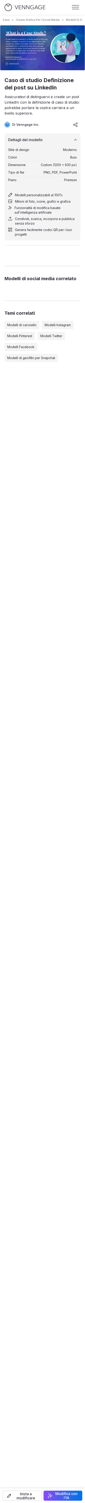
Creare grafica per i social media (38, 20)
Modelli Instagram (58, 325)
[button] (22, 1496)
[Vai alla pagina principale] (25, 7)
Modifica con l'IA (66, 1495)
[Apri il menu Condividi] (75, 125)
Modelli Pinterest (19, 336)
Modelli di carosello (21, 325)
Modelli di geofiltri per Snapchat (31, 358)
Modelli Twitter (51, 336)
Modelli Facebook (20, 347)
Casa (6, 20)
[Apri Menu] (75, 7)
